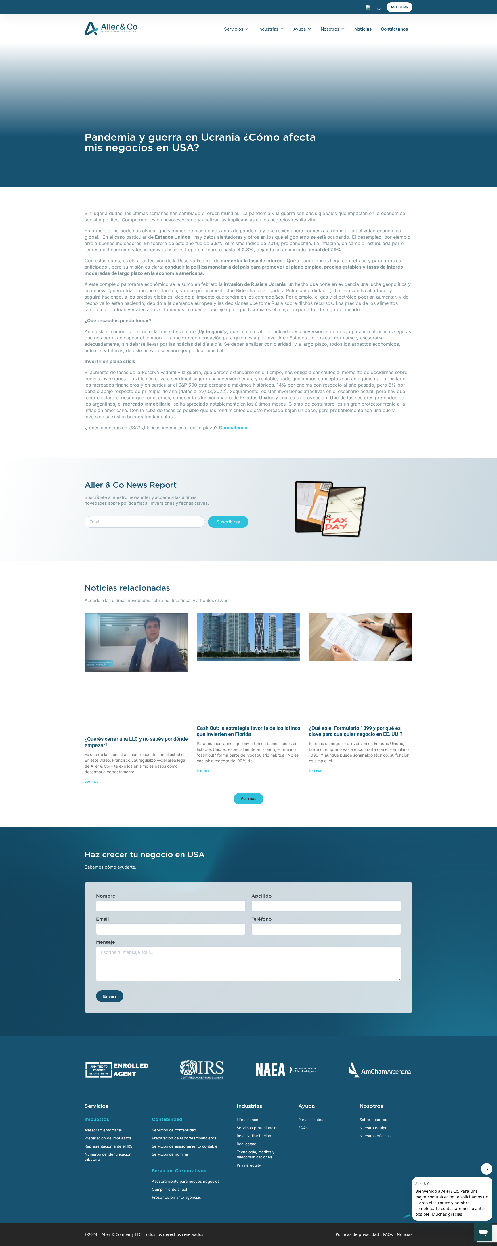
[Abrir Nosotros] (343, 29)
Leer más (91, 782)
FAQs (388, 1234)
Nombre (105, 896)
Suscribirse (228, 522)
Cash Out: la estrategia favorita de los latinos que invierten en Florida (248, 731)
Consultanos (233, 427)
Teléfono (261, 919)
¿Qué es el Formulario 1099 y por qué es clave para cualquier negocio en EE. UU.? (355, 731)
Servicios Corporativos (179, 1170)
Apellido (261, 896)
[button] (248, 798)
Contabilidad (167, 1119)
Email (102, 919)
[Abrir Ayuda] (309, 29)
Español (369, 7)
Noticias (404, 1234)
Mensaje (105, 942)
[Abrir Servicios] (247, 29)
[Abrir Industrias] (282, 29)
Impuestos (97, 1119)
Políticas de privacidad (357, 1234)
